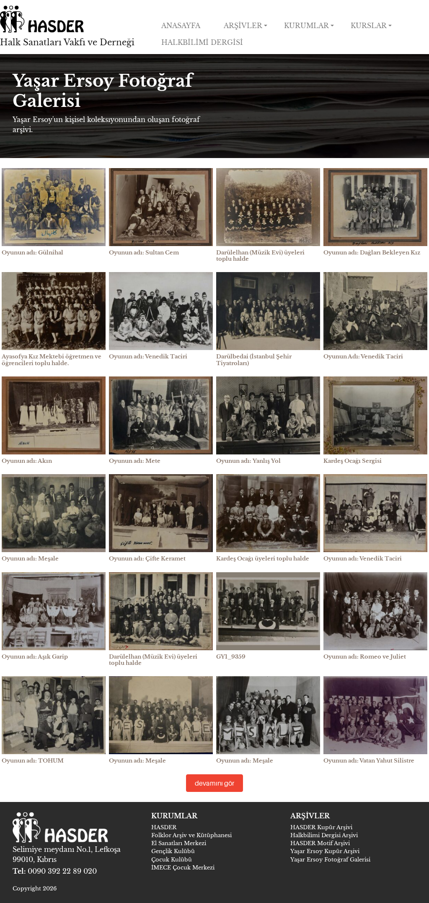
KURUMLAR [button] (306, 25)
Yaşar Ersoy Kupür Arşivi (324, 851)
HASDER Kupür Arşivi (321, 827)
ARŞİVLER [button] (243, 25)
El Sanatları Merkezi (178, 843)
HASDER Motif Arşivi (320, 843)
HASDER (163, 827)
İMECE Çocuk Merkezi (182, 867)
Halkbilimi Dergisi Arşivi (324, 835)
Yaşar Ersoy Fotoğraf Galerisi (330, 859)
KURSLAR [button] (369, 25)
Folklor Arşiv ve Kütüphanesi (191, 835)
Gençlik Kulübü (173, 851)
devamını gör (214, 783)
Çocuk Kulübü (171, 859)
